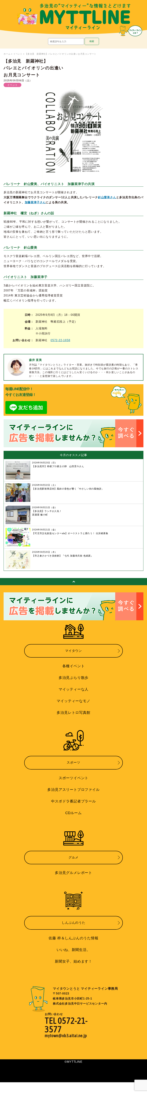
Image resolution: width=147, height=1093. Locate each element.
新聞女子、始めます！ (73, 961)
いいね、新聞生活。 (73, 950)
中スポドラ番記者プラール (73, 801)
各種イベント (73, 666)
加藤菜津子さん (35, 202)
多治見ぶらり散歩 (73, 678)
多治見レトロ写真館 (73, 713)
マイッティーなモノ (73, 701)
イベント (17, 54)
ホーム (7, 54)
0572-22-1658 (60, 340)
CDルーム (73, 813)
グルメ (73, 857)
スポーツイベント (73, 778)
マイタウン (73, 651)
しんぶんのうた (73, 922)
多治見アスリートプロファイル (73, 790)
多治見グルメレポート (73, 873)
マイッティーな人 (73, 689)
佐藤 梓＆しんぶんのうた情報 (73, 938)
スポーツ (73, 762)
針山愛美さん (107, 197)
